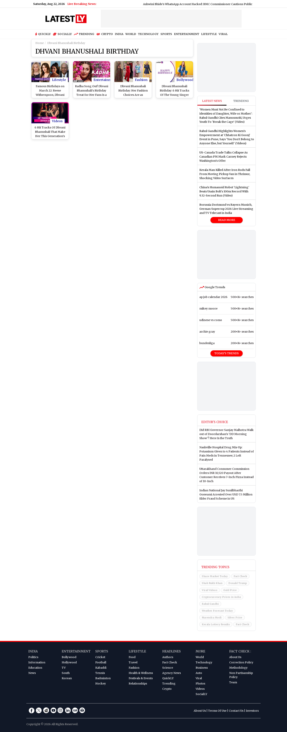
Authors (167, 657)
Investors (252, 710)
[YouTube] (53, 710)
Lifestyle (59, 80)
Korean (67, 678)
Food (132, 657)
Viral (199, 678)
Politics (33, 657)
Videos (57, 121)
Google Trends (214, 287)
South (66, 673)
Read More (226, 220)
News (32, 673)
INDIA (119, 34)
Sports (101, 651)
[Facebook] (32, 710)
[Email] (82, 710)
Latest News (212, 101)
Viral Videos (209, 590)
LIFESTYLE (209, 34)
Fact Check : (240, 651)
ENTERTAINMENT (186, 34)
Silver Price (235, 617)
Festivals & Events (141, 678)
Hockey (100, 683)
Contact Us (236, 710)
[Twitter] (39, 710)
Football (100, 662)
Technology (204, 662)
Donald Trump (237, 583)
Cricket (100, 657)
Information (36, 662)
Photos (200, 683)
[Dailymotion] (46, 710)
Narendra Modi (212, 617)
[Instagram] (60, 710)
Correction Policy (241, 662)
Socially (65, 34)
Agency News (171, 673)
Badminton (103, 678)
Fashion (141, 80)
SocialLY (201, 694)
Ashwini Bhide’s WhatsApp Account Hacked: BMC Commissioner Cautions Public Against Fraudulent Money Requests (196, 4)
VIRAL (223, 34)
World (200, 657)
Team (233, 682)
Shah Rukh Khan (212, 583)
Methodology (238, 667)
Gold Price (230, 590)
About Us (235, 657)
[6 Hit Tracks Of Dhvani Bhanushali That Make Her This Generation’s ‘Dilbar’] (50, 112)
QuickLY (168, 678)
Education (35, 667)
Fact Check (240, 576)
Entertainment (105, 80)
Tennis (100, 673)
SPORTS (166, 34)
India (33, 651)
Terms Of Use (217, 710)
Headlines (171, 651)
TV (64, 667)
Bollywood (184, 80)
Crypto (107, 34)
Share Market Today (215, 576)
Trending (86, 34)
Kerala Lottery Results (216, 624)
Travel (133, 662)
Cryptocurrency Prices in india (221, 597)
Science (167, 667)
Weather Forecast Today (217, 610)
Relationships (138, 683)
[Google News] (75, 710)
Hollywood (69, 662)
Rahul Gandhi (210, 603)
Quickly (44, 34)
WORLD (130, 34)
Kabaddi (100, 667)
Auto (199, 673)
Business (202, 667)
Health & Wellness (141, 673)
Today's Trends (226, 353)
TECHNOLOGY (148, 34)
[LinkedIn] (68, 710)
